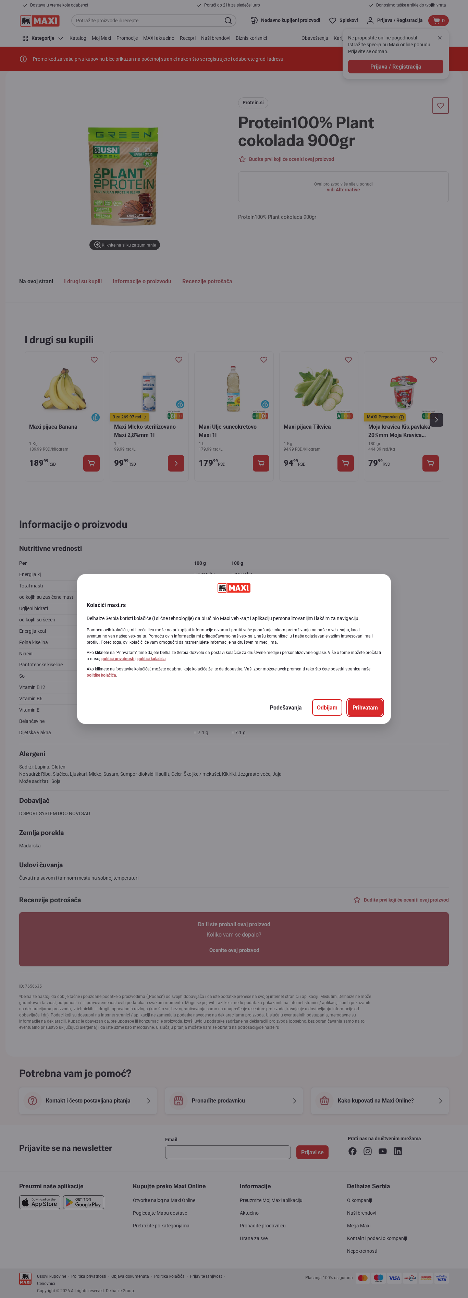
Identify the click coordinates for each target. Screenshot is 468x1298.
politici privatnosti (117, 658)
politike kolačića (101, 675)
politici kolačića (151, 658)
